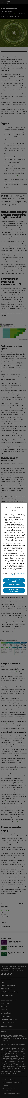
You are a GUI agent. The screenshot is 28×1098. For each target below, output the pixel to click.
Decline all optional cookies (14, 585)
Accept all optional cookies (14, 580)
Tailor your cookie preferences (14, 590)
